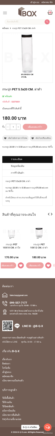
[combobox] (27, 22)
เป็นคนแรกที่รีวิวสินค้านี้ (11, 108)
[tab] (27, 159)
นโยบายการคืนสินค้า (11, 415)
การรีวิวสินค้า (17, 173)
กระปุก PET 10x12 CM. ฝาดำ (39, 246)
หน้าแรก (5, 28)
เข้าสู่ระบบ (6, 372)
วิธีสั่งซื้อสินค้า (8, 398)
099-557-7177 (18, 302)
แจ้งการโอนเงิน (8, 411)
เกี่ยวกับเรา (7, 359)
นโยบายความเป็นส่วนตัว (13, 381)
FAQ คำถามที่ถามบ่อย (11, 419)
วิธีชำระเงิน (7, 402)
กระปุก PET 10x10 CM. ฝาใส (11, 246)
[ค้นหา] (47, 21)
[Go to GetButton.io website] (48, 433)
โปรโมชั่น (6, 368)
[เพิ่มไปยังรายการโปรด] (21, 265)
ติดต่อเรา (6, 364)
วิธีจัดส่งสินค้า (8, 407)
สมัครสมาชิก (7, 376)
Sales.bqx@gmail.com (19, 295)
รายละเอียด (16, 159)
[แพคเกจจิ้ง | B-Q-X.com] (27, 15)
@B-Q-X (38, 326)
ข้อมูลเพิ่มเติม (17, 166)
